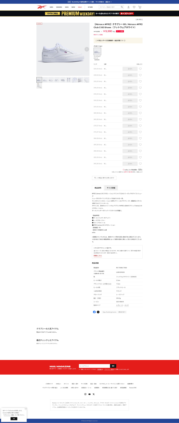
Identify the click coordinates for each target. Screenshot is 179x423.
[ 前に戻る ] (139, 19)
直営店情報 (123, 388)
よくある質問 (64, 388)
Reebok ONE (132, 388)
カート (140, 7)
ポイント (66, 384)
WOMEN (59, 7)
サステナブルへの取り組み (50, 388)
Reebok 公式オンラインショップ (42, 7)
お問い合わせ (74, 388)
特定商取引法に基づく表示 (109, 388)
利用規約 (99, 369)
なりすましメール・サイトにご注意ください (112, 384)
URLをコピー (122, 312)
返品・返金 (93, 384)
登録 (113, 366)
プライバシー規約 (108, 369)
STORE (90, 7)
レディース (119, 305)
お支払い (58, 384)
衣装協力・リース (86, 388)
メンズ (127, 305)
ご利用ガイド (49, 384)
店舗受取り (130, 384)
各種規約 (96, 388)
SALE (80, 7)
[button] (87, 49)
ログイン (128, 7)
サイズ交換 (84, 384)
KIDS (66, 7)
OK (14, 419)
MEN (51, 7)
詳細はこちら (98, 255)
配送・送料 (75, 384)
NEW (73, 7)
